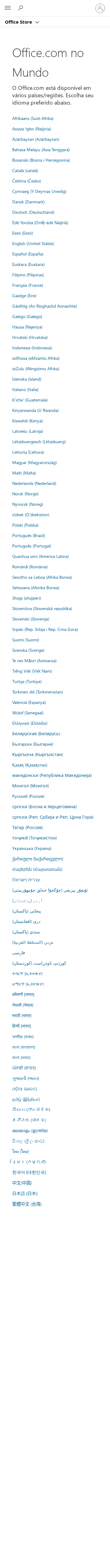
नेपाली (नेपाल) (22, 1005)
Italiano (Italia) (25, 389)
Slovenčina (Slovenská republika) (42, 608)
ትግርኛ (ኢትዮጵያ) (27, 973)
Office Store (19, 22)
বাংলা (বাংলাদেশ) (23, 1047)
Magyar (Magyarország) (34, 462)
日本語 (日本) (24, 1193)
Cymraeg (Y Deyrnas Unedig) (39, 191)
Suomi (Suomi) (25, 639)
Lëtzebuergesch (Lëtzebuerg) (39, 441)
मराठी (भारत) (21, 1015)
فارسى (18, 952)
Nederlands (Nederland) (34, 483)
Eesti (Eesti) (22, 233)
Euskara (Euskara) (28, 264)
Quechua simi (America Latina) (40, 556)
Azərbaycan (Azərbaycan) (35, 139)
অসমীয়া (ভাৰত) (23, 1036)
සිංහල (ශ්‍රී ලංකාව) (28, 1141)
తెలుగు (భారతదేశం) (31, 1109)
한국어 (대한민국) (29, 1172)
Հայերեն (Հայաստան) (37, 869)
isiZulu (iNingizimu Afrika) (35, 368)
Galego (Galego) (27, 316)
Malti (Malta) (24, 473)
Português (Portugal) (31, 546)
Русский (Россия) (28, 796)
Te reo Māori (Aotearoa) (34, 660)
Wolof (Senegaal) (27, 712)
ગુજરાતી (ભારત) (25, 1078)
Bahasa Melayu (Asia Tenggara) (41, 149)
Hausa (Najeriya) (27, 327)
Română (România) (30, 566)
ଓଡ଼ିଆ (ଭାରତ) (24, 1088)
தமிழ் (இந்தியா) (26, 1099)
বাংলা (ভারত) (21, 1057)
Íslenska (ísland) (26, 379)
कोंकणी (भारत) (23, 994)
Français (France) (27, 285)
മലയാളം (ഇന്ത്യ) (30, 1130)
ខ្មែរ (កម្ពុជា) (29, 1161)
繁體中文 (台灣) (27, 1204)
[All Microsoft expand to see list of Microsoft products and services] (7, 8)
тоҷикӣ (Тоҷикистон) (34, 838)
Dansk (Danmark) (28, 201)
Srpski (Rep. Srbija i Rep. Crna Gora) (45, 629)
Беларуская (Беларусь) (36, 733)
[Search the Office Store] (21, 8)
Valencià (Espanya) (29, 702)
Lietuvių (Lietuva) (28, 452)
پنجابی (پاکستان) (26, 911)
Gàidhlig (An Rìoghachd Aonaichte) (44, 306)
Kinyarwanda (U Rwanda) (35, 410)
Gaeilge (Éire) (24, 295)
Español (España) (27, 254)
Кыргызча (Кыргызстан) (37, 754)
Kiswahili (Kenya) (27, 420)
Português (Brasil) (28, 535)
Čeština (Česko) (26, 181)
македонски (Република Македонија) (52, 775)
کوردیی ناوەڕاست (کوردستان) (39, 963)
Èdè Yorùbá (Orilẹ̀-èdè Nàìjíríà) (40, 222)
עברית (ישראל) (26, 879)
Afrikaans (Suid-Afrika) (32, 118)
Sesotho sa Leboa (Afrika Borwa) (42, 577)
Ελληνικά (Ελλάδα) (29, 723)
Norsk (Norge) (25, 493)
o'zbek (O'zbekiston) (30, 514)
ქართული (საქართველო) (37, 858)
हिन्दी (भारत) (21, 1026)
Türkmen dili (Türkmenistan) (37, 692)
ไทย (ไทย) (20, 1151)
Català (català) (25, 170)
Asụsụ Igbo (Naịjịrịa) (31, 128)
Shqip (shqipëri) (26, 598)
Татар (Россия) (27, 827)
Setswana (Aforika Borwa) (35, 587)
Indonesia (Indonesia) (32, 347)
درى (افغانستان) (26, 921)
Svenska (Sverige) (28, 650)
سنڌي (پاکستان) (26, 931)
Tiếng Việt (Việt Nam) (32, 671)
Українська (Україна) (31, 848)
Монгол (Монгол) (30, 785)
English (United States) (33, 243)
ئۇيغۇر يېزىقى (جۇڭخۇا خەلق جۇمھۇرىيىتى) (50, 890)
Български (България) (32, 744)
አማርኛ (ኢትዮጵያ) (28, 984)
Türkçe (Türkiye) (27, 681)
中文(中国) (22, 1183)
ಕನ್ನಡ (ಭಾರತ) (29, 1120)
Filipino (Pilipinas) (28, 274)
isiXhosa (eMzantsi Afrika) (36, 358)
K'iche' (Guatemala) (30, 400)
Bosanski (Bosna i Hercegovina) (41, 160)
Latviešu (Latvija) (27, 431)
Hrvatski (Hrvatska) (30, 337)
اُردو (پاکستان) (27, 900)
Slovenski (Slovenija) (30, 619)
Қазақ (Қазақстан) (29, 765)
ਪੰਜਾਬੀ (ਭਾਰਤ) (24, 1068)
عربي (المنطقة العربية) (32, 942)
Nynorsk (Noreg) (27, 504)
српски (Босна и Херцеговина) (44, 806)
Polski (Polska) (25, 525)
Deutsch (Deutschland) (33, 212)
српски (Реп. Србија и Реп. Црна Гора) (53, 817)
